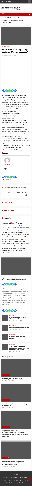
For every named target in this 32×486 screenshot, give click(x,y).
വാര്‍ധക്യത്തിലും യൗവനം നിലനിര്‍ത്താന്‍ (17, 318)
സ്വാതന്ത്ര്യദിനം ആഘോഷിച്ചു (12, 379)
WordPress (22, 483)
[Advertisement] (16, 73)
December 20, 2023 (7, 55)
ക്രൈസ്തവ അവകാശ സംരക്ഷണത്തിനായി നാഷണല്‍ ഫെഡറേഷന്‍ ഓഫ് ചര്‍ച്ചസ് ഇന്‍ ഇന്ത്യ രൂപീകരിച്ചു (15, 433)
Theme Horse (24, 480)
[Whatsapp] (9, 90)
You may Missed (8, 357)
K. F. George (19, 329)
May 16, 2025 (12, 340)
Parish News (7, 202)
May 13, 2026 (5, 407)
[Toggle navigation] (3, 14)
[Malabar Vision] (12, 221)
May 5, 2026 (12, 329)
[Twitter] (6, 90)
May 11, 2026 (5, 438)
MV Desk (18, 340)
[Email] (5, 169)
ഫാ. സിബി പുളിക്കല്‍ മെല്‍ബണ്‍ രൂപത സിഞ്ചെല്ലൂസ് (15, 405)
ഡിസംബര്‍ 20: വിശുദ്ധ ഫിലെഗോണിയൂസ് (15, 187)
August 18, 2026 (6, 380)
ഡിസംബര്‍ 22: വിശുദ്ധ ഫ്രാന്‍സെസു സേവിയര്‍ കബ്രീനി (18, 194)
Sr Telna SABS (16, 55)
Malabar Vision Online (20, 478)
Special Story (5, 277)
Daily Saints (5, 47)
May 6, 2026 (12, 321)
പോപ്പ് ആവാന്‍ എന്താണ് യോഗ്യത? (17, 337)
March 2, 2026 (5, 467)
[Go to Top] (29, 479)
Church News (6, 375)
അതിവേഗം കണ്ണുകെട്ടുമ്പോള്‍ (19, 327)
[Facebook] (3, 90)
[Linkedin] (15, 90)
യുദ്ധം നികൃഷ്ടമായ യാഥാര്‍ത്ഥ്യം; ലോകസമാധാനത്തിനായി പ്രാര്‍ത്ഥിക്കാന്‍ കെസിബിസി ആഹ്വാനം (16, 463)
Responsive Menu (29, 1)
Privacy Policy (7, 480)
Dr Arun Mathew (20, 321)
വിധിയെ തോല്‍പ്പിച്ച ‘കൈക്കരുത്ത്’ (14, 279)
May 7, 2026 (5, 281)
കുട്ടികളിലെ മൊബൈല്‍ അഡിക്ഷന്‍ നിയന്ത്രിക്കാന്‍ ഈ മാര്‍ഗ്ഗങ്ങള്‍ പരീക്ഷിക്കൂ (19, 348)
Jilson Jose (11, 281)
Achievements (8, 210)
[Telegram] (12, 90)
